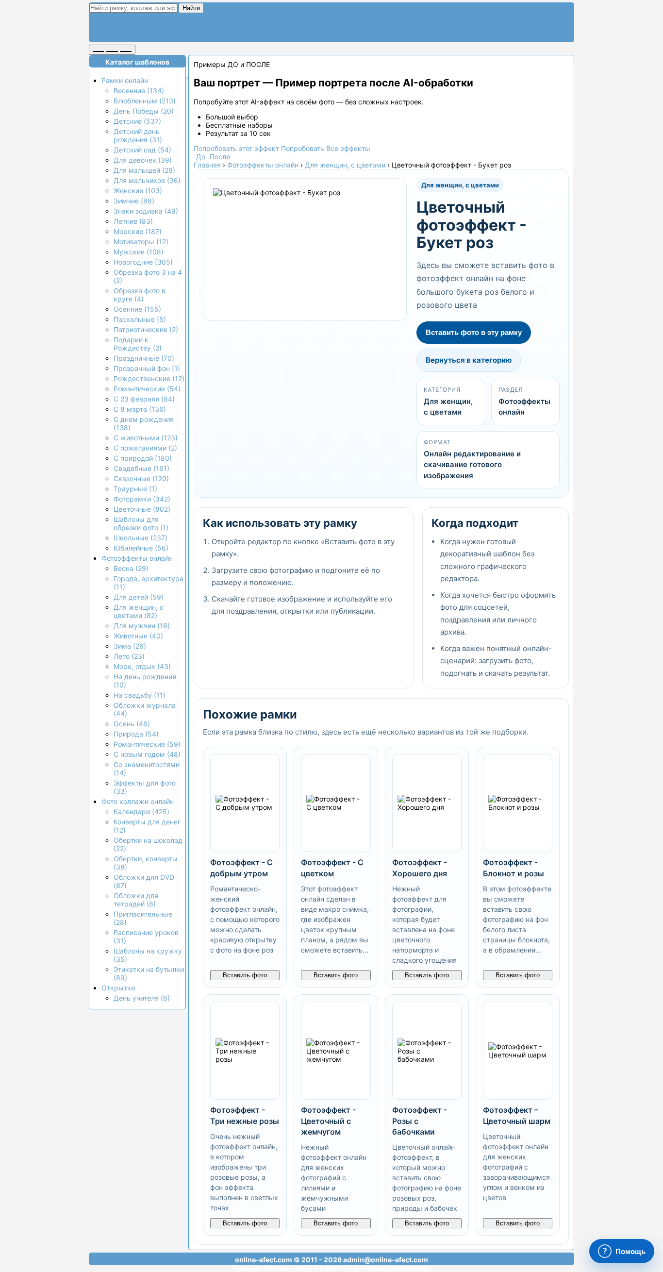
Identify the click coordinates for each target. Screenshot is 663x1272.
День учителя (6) (142, 998)
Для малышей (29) (144, 170)
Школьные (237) (140, 538)
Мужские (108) (139, 252)
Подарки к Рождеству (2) (138, 343)
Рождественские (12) (149, 378)
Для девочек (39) (143, 160)
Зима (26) (130, 646)
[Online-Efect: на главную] (178, 30)
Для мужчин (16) (142, 625)
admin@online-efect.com (385, 1259)
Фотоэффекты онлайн (137, 558)
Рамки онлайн (124, 80)
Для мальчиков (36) (147, 180)
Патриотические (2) (146, 329)
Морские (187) (138, 231)
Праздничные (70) (144, 358)
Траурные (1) (135, 489)
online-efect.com (263, 1259)
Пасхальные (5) (140, 319)
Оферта (332, 1268)
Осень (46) (132, 724)
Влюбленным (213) (145, 101)
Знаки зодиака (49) (146, 211)
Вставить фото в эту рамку (474, 332)
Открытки (118, 988)
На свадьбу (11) (140, 695)
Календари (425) (141, 811)
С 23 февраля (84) (144, 399)
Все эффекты (348, 148)
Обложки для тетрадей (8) (136, 899)
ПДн (355, 1268)
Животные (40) (138, 636)
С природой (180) (143, 458)
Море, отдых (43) (142, 666)
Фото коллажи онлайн (137, 801)
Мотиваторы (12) (141, 241)
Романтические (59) (147, 744)
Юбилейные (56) (141, 548)
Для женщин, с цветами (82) (139, 611)
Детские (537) (137, 121)
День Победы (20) (144, 111)
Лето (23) (129, 656)
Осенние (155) (137, 309)
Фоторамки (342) (142, 499)
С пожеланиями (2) (145, 448)
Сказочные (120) (141, 478)
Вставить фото (245, 975)
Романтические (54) (147, 389)
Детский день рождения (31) (138, 135)
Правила (247, 1268)
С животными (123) (146, 438)
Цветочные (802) (142, 509)
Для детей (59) (139, 597)
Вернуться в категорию (469, 360)
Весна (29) (131, 568)
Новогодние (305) (143, 262)
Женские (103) (138, 190)
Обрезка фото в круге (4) (140, 294)
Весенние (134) (139, 90)
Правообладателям (397, 1268)
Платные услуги (290, 1268)
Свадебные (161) (141, 468)
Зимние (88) (134, 201)
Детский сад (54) (142, 150)
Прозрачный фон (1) (147, 368)
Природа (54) (136, 734)
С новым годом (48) (147, 754)
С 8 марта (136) (140, 409)
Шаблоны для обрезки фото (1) (141, 523)
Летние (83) (133, 221)
